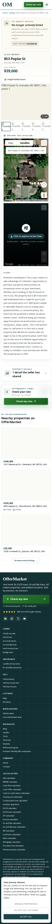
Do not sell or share (26, 910)
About (5, 762)
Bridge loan (8, 652)
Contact (6, 766)
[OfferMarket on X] (18, 618)
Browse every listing (26, 560)
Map (5, 698)
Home (5, 13)
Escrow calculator (10, 819)
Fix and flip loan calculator (14, 827)
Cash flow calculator (12, 785)
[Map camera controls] (44, 185)
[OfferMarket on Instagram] (11, 618)
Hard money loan (10, 648)
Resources (9, 724)
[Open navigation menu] (47, 4)
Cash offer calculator (12, 789)
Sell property (8, 679)
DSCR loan (7, 637)
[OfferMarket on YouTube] (24, 618)
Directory (7, 702)
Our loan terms (9, 641)
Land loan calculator (12, 834)
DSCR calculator (10, 808)
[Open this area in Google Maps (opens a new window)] (9, 199)
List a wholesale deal (12, 717)
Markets (6, 743)
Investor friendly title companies (17, 751)
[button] (26, 234)
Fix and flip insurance (12, 667)
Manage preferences (26, 903)
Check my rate (33, 4)
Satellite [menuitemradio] (25, 142)
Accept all (26, 916)
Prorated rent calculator (13, 845)
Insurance (9, 659)
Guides (6, 732)
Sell (5, 674)
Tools (5, 736)
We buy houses (10, 686)
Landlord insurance (11, 663)
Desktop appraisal (11, 804)
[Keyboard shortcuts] (16, 200)
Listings (12, 13)
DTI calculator (9, 815)
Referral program (10, 747)
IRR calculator (9, 830)
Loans (6, 629)
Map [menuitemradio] (10, 142)
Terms (45, 200)
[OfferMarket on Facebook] (5, 618)
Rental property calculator (14, 849)
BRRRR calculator (10, 782)
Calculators (10, 773)
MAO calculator (9, 838)
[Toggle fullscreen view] (44, 143)
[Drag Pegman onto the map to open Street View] (44, 195)
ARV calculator (9, 778)
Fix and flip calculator (12, 823)
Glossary (7, 740)
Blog (5, 728)
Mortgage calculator (12, 842)
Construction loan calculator (15, 800)
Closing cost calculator (13, 797)
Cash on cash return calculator (16, 793)
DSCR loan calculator (12, 812)
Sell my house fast (11, 683)
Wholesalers (8, 713)
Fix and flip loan (10, 644)
